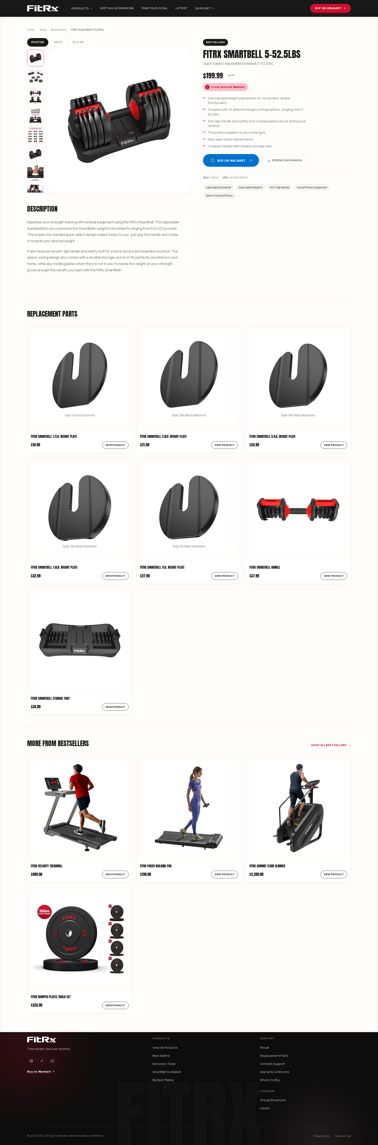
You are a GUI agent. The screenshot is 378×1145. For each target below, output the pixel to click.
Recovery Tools (163, 1064)
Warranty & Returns (274, 1072)
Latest (181, 8)
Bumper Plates (163, 1080)
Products (80, 8)
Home (31, 30)
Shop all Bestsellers (329, 745)
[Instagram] (31, 1061)
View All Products (165, 1047)
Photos (37, 42)
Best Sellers (161, 1056)
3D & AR (78, 42)
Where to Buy (270, 1080)
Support (203, 8)
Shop (43, 30)
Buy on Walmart (328, 8)
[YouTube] (52, 1061)
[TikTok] (42, 1061)
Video (58, 42)
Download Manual (287, 160)
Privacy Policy (322, 1136)
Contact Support (272, 1064)
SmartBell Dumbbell (166, 1072)
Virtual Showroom (117, 8)
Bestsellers (58, 30)
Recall (264, 1047)
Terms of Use (343, 1136)
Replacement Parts (274, 1056)
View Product (115, 445)
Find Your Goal (155, 8)
